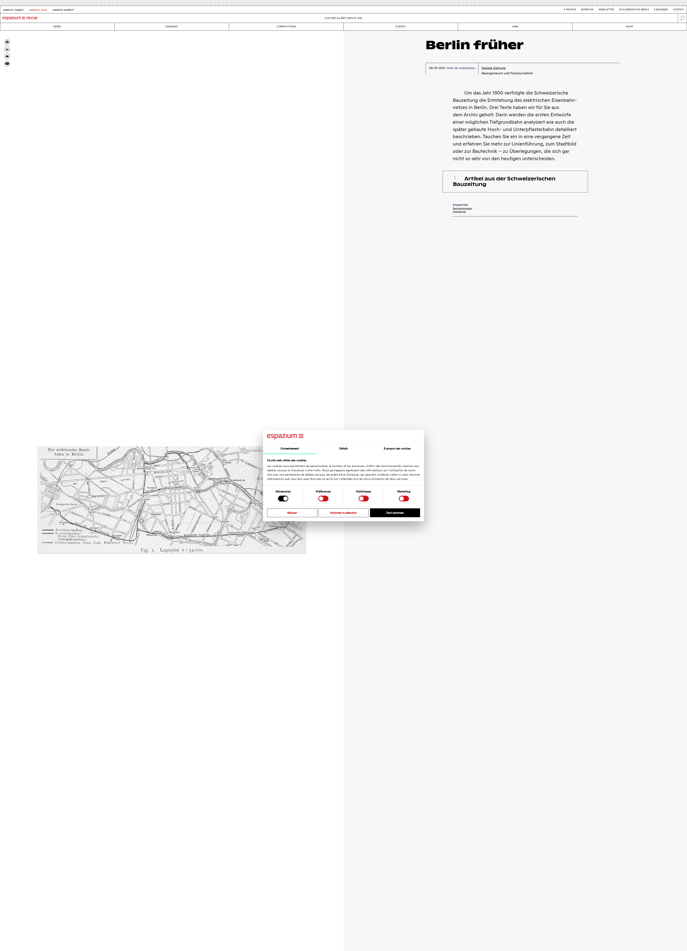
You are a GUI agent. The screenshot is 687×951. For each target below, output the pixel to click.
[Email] (7, 56)
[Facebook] (7, 42)
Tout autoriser (395, 512)
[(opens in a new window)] (7, 63)
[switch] (323, 498)
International (459, 211)
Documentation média (634, 9)
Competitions (286, 26)
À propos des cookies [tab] (397, 448)
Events (401, 26)
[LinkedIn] (7, 49)
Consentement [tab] (290, 448)
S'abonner (661, 9)
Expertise (587, 9)
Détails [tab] (343, 448)
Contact (678, 9)
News (57, 26)
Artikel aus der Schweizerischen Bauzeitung (504, 181)
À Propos (570, 9)
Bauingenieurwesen (462, 208)
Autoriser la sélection (343, 512)
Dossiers (172, 26)
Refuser (292, 512)
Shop (629, 26)
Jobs (515, 26)
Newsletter (606, 9)
